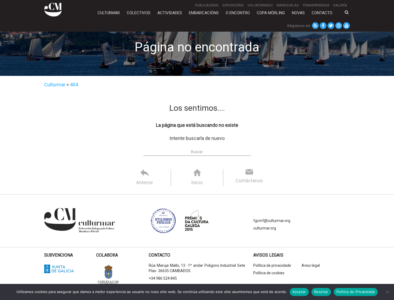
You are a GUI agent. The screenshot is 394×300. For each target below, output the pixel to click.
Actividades (169, 12)
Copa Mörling (271, 12)
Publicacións (207, 5)
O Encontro (238, 12)
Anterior (144, 182)
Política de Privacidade (355, 292)
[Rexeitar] (387, 292)
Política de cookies (268, 273)
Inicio (197, 182)
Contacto (322, 12)
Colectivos (138, 12)
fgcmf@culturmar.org (271, 220)
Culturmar (109, 12)
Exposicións (233, 5)
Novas (298, 12)
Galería (340, 5)
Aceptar (299, 292)
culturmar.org (264, 228)
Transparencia (316, 5)
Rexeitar (321, 292)
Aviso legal (311, 265)
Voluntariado (260, 5)
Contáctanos (249, 180)
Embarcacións (204, 12)
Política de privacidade (272, 265)
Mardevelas (288, 5)
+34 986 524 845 (163, 278)
